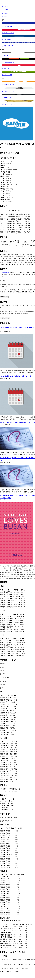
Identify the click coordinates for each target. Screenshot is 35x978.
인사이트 (5, 16)
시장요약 (5, 6)
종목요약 (5, 10)
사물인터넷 (5, 272)
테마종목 (5, 13)
